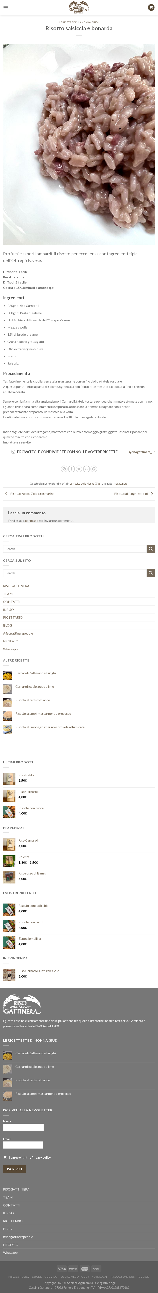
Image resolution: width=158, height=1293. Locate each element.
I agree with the (30, 1157)
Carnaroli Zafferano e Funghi (35, 673)
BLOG (7, 625)
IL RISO (8, 609)
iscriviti (14, 1169)
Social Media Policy (75, 1276)
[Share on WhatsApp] (64, 469)
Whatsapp (10, 649)
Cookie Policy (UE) (45, 1276)
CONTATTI (11, 601)
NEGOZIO (10, 641)
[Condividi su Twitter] (79, 469)
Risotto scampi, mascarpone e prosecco (43, 713)
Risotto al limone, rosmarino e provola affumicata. (50, 727)
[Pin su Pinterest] (94, 469)
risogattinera (120, 483)
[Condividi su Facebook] (71, 469)
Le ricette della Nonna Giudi (79, 22)
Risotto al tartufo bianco (32, 700)
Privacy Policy (18, 1276)
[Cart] (151, 7)
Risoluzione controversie (130, 1276)
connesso (31, 520)
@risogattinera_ (140, 452)
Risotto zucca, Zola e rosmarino (32, 493)
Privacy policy (41, 1157)
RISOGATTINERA (16, 586)
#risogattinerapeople (18, 633)
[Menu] (5, 7)
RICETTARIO (13, 617)
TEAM (8, 594)
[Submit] (151, 549)
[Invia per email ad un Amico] (86, 469)
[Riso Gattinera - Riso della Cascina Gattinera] (79, 7)
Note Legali (100, 1276)
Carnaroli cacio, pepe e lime (34, 686)
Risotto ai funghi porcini (131, 493)
